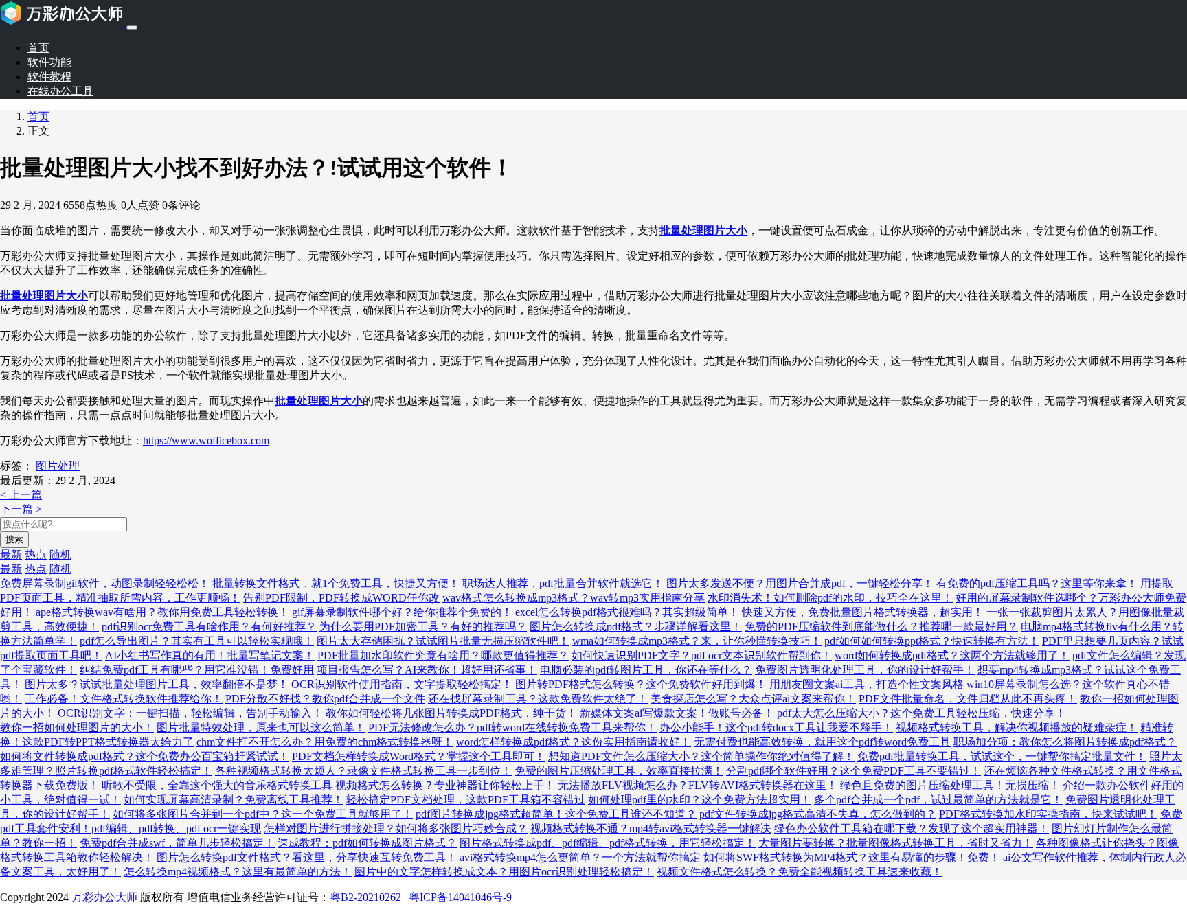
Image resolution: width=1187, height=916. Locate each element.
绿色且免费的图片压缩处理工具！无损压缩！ (950, 785)
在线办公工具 (60, 91)
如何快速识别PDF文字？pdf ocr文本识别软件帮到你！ (702, 655)
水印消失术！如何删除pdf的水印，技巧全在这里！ (830, 598)
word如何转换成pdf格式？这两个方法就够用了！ (952, 655)
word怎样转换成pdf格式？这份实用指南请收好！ (573, 742)
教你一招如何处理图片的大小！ (77, 727)
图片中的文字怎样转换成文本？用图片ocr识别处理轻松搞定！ (504, 872)
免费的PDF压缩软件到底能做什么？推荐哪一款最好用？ (881, 626)
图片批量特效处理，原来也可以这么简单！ (261, 727)
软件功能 (49, 62)
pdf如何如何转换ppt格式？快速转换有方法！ (931, 641)
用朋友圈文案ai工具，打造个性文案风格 (866, 684)
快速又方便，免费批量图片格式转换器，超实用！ (863, 612)
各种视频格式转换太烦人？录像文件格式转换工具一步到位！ (363, 771)
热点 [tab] (36, 554)
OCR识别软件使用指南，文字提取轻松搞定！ (401, 684)
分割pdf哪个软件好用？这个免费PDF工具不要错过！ (853, 771)
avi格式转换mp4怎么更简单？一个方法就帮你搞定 (580, 857)
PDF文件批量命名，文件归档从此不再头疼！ (968, 699)
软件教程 (49, 76)
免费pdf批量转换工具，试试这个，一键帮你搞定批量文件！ (1001, 756)
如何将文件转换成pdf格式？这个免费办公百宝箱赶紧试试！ (144, 756)
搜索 (14, 539)
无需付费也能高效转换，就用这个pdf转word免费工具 (822, 742)
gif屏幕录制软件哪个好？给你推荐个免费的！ (402, 612)
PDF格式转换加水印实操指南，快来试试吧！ (1048, 814)
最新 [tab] (11, 554)
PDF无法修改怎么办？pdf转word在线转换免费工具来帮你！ (512, 727)
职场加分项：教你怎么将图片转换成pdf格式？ (1065, 742)
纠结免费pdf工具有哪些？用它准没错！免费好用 (197, 670)
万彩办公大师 (104, 897)
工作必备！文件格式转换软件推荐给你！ (124, 699)
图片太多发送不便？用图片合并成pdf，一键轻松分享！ (800, 583)
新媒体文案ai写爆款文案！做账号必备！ (677, 713)
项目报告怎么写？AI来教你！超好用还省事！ (427, 670)
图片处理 (58, 466)
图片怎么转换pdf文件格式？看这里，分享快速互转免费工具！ (307, 857)
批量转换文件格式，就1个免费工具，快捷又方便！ (336, 583)
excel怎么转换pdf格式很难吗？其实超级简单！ (627, 612)
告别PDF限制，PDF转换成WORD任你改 (341, 598)
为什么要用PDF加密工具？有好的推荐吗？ (423, 626)
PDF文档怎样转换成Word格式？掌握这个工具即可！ (418, 756)
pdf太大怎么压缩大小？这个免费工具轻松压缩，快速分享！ (921, 713)
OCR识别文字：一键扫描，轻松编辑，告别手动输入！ (190, 713)
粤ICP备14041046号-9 (460, 897)
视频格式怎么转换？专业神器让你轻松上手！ (445, 785)
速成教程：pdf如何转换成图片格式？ (367, 843)
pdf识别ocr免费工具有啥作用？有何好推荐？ (209, 626)
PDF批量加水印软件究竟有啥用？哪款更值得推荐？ (443, 655)
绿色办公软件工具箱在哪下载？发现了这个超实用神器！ (911, 828)
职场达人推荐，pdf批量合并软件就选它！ (563, 583)
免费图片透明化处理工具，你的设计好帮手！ (865, 670)
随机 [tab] (60, 554)
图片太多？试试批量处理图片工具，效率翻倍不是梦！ (157, 684)
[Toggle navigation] (131, 27)
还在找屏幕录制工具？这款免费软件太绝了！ (538, 699)
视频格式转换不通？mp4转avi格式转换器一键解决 (650, 828)
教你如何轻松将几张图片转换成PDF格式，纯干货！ (451, 713)
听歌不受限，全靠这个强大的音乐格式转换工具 (217, 785)
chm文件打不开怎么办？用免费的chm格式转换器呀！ (324, 742)
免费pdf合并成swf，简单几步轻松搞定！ (177, 843)
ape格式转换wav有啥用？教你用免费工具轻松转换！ (162, 612)
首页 (38, 48)
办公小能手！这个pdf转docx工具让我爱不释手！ (776, 727)
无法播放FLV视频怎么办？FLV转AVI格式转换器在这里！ (697, 785)
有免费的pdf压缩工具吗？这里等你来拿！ (1037, 583)
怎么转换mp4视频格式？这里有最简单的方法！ (238, 872)
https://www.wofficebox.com (206, 440)
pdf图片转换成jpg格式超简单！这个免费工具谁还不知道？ (556, 814)
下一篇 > (21, 509)
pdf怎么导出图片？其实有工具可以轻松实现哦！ (197, 641)
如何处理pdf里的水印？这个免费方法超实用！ (699, 799)
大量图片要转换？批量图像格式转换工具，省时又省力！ (895, 843)
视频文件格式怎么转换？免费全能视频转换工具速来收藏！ (799, 872)
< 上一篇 (21, 495)
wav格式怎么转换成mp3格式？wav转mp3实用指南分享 (573, 598)
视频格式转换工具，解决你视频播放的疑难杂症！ (1017, 727)
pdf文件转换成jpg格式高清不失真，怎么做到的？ (817, 814)
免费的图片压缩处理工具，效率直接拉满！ (619, 771)
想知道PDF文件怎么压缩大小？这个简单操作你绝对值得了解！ (701, 756)
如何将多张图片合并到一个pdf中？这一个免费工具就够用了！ (263, 814)
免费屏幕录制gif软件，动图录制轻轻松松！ (105, 583)
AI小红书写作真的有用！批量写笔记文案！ (210, 655)
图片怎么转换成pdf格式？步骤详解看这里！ (636, 626)
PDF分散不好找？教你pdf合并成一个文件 (325, 699)
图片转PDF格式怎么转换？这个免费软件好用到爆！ (641, 684)
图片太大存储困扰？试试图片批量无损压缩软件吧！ (443, 641)
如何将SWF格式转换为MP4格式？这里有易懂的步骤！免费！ (851, 857)
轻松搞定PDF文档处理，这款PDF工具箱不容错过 (465, 799)
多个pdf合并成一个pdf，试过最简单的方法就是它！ (938, 799)
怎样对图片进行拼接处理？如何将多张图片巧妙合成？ (396, 828)
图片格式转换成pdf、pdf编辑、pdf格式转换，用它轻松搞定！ (608, 843)
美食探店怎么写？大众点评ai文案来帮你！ (753, 699)
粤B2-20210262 (365, 897)
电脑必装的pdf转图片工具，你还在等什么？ (646, 670)
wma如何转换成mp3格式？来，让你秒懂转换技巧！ (697, 641)
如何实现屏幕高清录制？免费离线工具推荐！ (233, 799)
